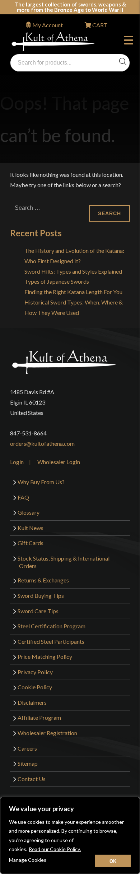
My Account (47, 25)
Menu (130, 41)
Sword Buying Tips (41, 595)
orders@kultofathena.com (42, 443)
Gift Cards (30, 542)
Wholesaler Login (58, 461)
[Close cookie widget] (113, 861)
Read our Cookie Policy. (55, 849)
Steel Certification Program (51, 626)
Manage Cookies (27, 860)
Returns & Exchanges (43, 580)
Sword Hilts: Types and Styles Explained (73, 271)
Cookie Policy (35, 687)
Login (17, 461)
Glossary (28, 512)
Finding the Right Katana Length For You (73, 291)
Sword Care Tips (38, 611)
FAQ (23, 497)
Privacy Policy (35, 672)
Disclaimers (32, 702)
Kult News (30, 527)
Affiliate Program (39, 717)
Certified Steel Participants (51, 641)
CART (99, 25)
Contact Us (32, 778)
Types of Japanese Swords (56, 281)
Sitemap (28, 763)
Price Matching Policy (45, 656)
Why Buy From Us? (41, 481)
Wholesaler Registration (47, 732)
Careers (27, 748)
